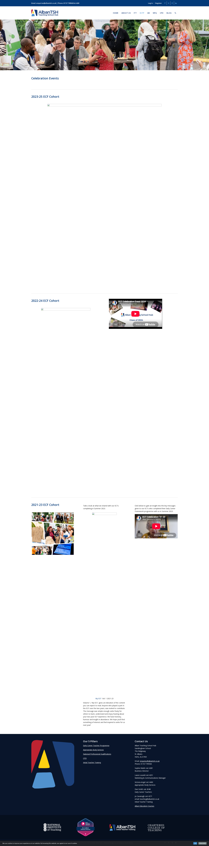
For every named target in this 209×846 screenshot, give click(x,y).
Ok (195, 843)
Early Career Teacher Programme (96, 745)
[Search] (175, 13)
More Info (202, 843)
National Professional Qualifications (97, 754)
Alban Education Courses (144, 806)
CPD (85, 758)
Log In (150, 3)
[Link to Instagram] (172, 3)
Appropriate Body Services (93, 750)
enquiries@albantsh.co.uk (46, 3)
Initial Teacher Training (92, 762)
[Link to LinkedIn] (176, 3)
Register (158, 3)
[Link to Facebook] (165, 3)
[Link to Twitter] (168, 3)
